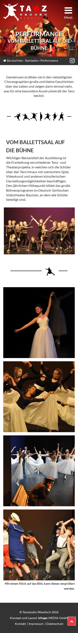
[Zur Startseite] (25, 12)
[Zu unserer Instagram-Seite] (72, 60)
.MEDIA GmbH (53, 618)
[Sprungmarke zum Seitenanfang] (72, 621)
